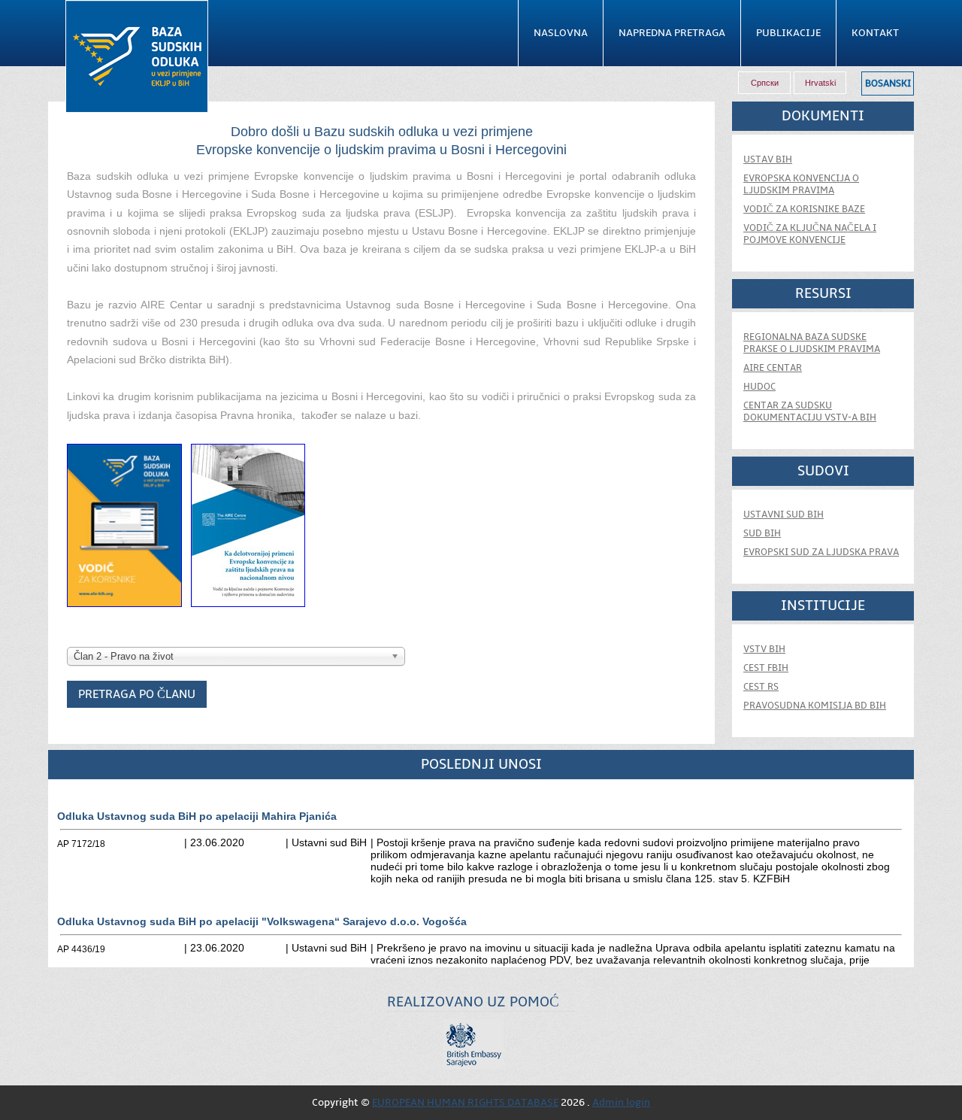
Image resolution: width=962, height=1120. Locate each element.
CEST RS (761, 687)
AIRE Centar (772, 368)
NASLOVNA (561, 33)
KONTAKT (875, 33)
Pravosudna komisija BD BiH (814, 706)
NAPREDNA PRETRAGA (672, 33)
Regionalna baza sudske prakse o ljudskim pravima (811, 343)
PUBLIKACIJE (788, 33)
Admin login (621, 1103)
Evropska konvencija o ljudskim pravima (801, 184)
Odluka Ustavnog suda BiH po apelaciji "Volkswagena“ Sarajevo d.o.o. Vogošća (262, 921)
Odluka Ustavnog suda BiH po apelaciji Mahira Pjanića (197, 816)
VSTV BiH (764, 649)
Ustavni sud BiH (783, 514)
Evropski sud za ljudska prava (821, 552)
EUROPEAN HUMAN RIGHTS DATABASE (465, 1103)
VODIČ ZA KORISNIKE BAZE (804, 209)
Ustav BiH (767, 159)
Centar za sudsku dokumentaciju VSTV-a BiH (809, 411)
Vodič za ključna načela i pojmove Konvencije (809, 234)
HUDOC (759, 387)
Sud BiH (762, 533)
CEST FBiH (765, 668)
